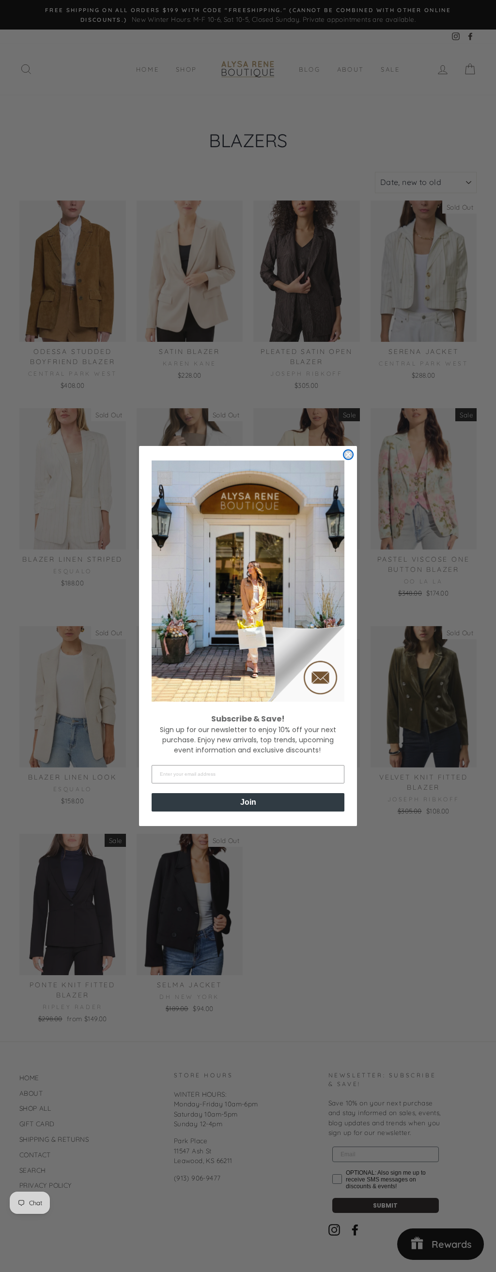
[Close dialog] (348, 455)
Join (248, 802)
